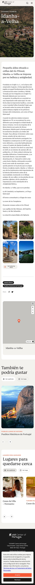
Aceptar (17, 575)
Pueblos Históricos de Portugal (13, 286)
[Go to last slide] (4, 516)
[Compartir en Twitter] (12, 292)
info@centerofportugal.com (17, 551)
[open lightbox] (10, 230)
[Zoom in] (32, 307)
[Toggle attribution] (33, 341)
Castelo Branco (8, 282)
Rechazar (17, 580)
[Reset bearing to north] (32, 312)
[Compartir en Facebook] (9, 292)
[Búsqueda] (27, 3)
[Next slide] (10, 442)
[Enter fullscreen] (32, 303)
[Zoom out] (32, 310)
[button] (32, 3)
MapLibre (29, 341)
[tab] (8, 379)
